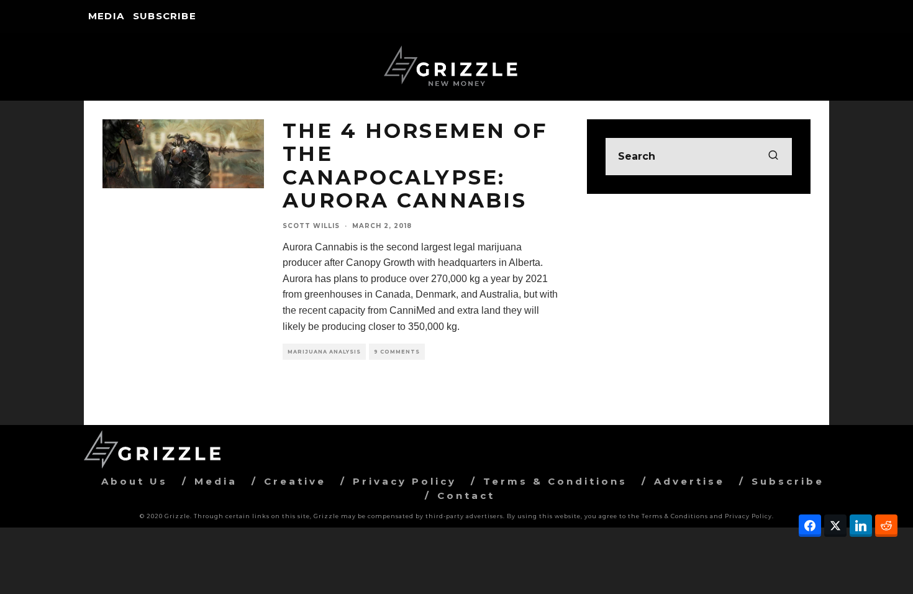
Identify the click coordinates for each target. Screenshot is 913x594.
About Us (134, 481)
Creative (295, 481)
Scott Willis (311, 226)
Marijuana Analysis (324, 352)
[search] (773, 156)
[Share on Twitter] (835, 525)
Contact (466, 495)
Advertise (689, 481)
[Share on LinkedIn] (861, 525)
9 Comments (397, 352)
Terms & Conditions (555, 481)
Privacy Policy (405, 481)
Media (106, 16)
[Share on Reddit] (886, 525)
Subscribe (164, 16)
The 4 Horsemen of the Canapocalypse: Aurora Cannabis (415, 165)
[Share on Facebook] (810, 525)
